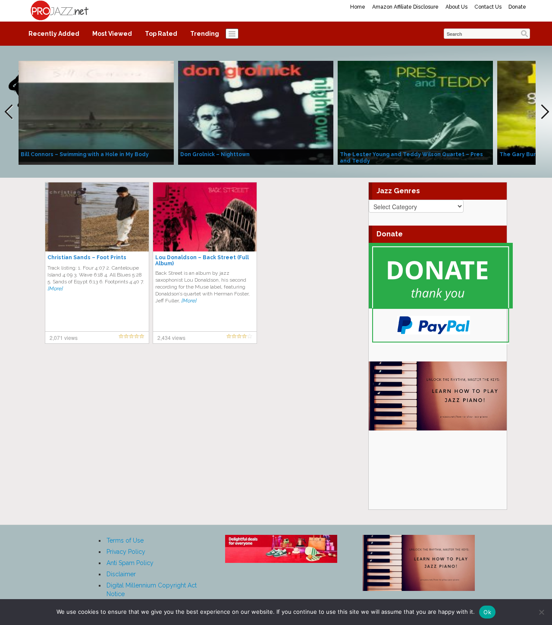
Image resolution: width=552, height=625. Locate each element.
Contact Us (488, 7)
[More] (55, 289)
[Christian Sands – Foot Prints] (97, 217)
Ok (487, 612)
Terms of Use (125, 540)
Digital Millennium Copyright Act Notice (152, 589)
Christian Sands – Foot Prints (86, 257)
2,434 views (171, 337)
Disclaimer (121, 574)
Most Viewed (112, 33)
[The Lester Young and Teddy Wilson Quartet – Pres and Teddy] (415, 112)
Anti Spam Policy (130, 562)
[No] (541, 612)
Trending (204, 33)
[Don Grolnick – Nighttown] (255, 112)
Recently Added (53, 33)
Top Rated (161, 33)
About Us (456, 7)
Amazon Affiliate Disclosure (405, 7)
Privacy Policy (126, 551)
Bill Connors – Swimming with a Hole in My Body (85, 154)
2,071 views (64, 337)
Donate (517, 7)
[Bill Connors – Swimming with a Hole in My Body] (96, 112)
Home (357, 7)
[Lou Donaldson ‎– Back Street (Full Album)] (205, 217)
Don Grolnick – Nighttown (215, 154)
